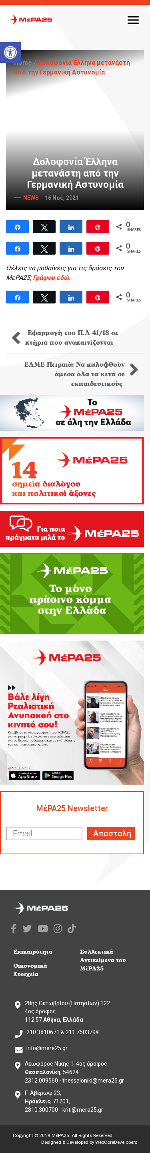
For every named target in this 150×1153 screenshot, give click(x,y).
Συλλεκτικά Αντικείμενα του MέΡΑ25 (103, 960)
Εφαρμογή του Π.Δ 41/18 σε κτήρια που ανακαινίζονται (71, 338)
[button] (10, 52)
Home (23, 62)
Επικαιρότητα (33, 952)
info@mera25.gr (47, 1048)
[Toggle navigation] (133, 20)
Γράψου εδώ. (52, 277)
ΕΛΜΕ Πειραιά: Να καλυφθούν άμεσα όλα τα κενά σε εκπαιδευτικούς (74, 374)
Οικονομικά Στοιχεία (30, 970)
